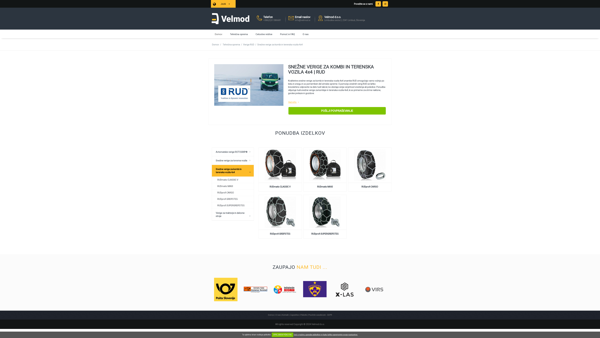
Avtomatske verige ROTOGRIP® (232, 152)
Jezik (223, 4)
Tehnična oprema (239, 34)
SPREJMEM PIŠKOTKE (282, 335)
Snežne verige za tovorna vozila (231, 160)
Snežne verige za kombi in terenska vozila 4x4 (229, 171)
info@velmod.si (302, 20)
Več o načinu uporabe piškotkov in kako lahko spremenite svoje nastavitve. (326, 335)
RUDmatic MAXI (225, 186)
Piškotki (303, 315)
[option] (226, 289)
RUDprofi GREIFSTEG (227, 199)
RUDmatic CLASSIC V (227, 180)
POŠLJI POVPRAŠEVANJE (337, 110)
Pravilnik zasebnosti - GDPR (320, 315)
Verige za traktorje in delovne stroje (230, 214)
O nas (306, 34)
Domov (218, 34)
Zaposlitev (294, 315)
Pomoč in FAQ (287, 34)
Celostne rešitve (264, 34)
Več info (292, 102)
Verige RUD (248, 44)
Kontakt (285, 315)
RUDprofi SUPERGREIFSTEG (231, 205)
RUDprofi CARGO (225, 192)
